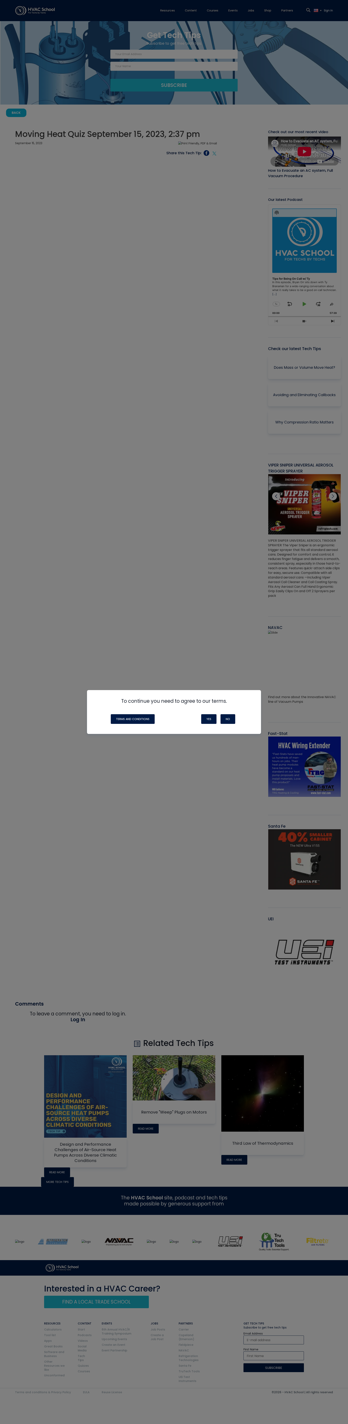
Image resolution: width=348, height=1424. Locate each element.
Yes (208, 719)
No (228, 719)
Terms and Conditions (132, 719)
